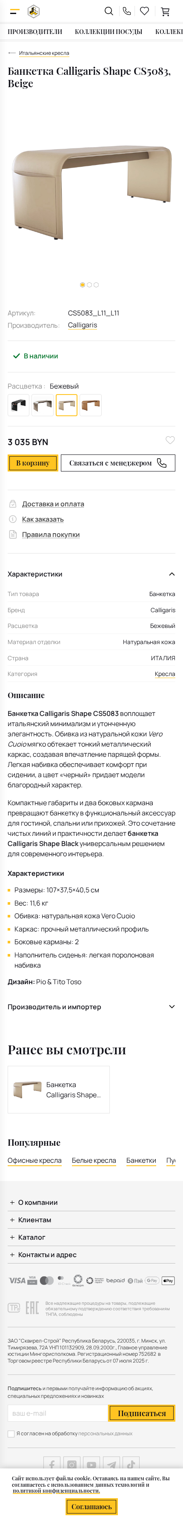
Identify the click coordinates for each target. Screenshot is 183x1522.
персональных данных (105, 1433)
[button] (89, 284)
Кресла (165, 674)
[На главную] (33, 11)
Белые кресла (94, 1160)
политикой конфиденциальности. (56, 1490)
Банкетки (141, 1160)
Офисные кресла (35, 1160)
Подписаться (142, 1413)
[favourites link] (145, 11)
